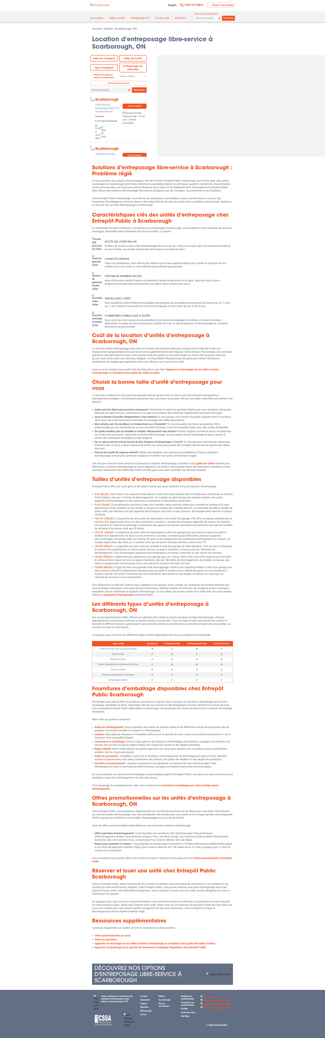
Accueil (97, 28)
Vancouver (145, 1000)
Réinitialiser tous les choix (118, 83)
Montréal (144, 1007)
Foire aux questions (106, 939)
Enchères (180, 18)
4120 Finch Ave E (222, 643)
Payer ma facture (222, 5)
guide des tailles (205, 463)
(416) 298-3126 (106, 112)
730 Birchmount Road (197, 643)
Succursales (96, 18)
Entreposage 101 (140, 18)
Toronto (143, 996)
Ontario (108, 28)
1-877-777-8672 (193, 5)
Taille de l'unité (133, 58)
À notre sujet (162, 18)
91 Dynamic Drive (172, 643)
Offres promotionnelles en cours (113, 935)
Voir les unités (134, 106)
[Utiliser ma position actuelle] (219, 18)
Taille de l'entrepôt (104, 58)
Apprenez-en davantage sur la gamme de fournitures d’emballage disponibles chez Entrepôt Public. (151, 947)
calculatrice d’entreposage (118, 594)
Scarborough (107, 99)
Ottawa (161, 996)
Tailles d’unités (117, 18)
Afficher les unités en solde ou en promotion (103, 76)
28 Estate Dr (152, 643)
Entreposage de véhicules (132, 67)
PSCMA (184, 1009)
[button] (162, 974)
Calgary (143, 1003)
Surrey (143, 1014)
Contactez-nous (188, 1012)
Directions (99, 116)
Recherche (228, 18)
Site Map (185, 1016)
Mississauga (146, 1011)
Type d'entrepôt (103, 67)
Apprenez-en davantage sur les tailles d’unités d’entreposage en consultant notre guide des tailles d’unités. (155, 943)
